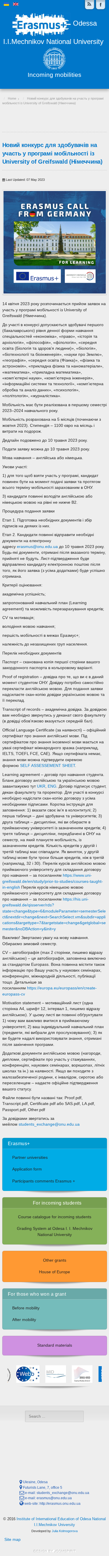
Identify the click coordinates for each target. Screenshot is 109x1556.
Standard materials (54, 1345)
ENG (52, 786)
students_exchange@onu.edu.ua (49, 1124)
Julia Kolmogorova (65, 1531)
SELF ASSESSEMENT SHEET (47, 765)
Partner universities (30, 1157)
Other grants (54, 1260)
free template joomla (55, 1551)
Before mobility (26, 1308)
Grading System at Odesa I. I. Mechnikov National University (54, 1231)
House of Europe (54, 1272)
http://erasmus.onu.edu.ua (60, 1504)
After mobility (24, 1320)
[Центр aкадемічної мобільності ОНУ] (100, 4)
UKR (41, 786)
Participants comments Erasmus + (43, 1181)
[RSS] (89, 4)
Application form (27, 1169)
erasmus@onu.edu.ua (37, 546)
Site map (12, 1539)
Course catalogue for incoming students (54, 1217)
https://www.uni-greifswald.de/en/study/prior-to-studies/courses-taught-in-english (52, 881)
